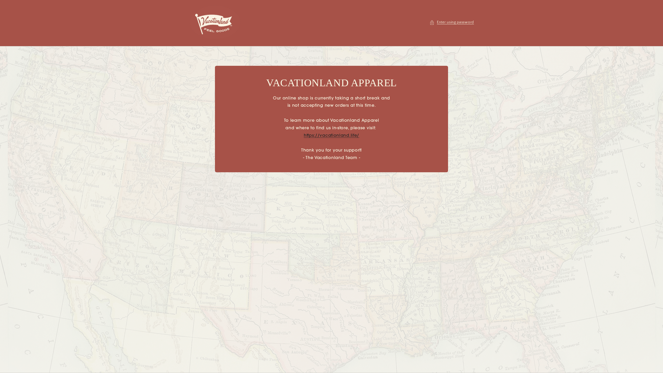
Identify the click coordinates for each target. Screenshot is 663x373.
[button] (452, 22)
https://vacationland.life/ (331, 136)
